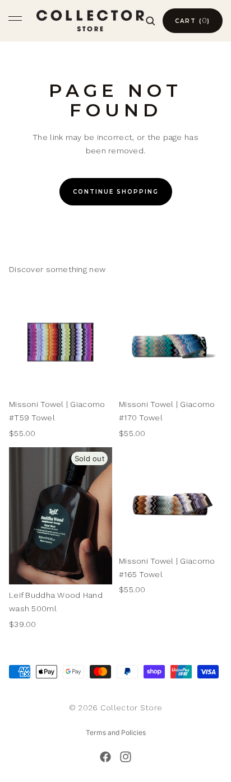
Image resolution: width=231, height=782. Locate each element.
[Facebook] (105, 757)
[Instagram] (125, 757)
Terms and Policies (116, 732)
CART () (192, 20)
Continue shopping (116, 191)
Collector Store (131, 707)
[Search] (150, 20)
